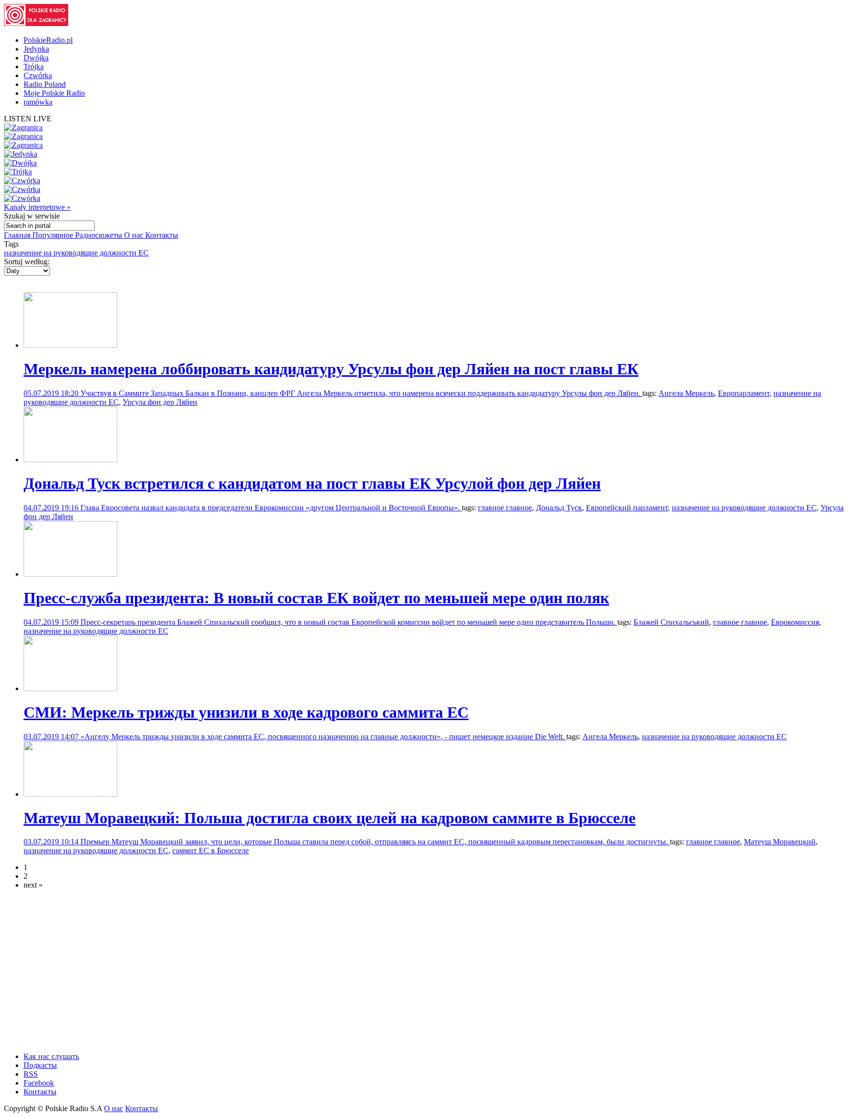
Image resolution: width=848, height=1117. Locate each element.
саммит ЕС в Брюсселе (210, 850)
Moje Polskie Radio (54, 93)
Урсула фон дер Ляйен (160, 402)
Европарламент (743, 393)
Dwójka (36, 58)
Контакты (161, 235)
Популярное (53, 235)
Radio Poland (45, 84)
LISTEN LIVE (28, 118)
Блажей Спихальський (671, 622)
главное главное (505, 507)
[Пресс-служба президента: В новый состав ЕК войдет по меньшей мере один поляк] (70, 574)
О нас (134, 235)
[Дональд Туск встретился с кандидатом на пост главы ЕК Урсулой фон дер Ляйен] (70, 459)
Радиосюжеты (99, 235)
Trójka (34, 66)
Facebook (39, 1083)
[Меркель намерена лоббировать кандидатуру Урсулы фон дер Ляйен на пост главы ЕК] (70, 345)
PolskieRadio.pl (48, 40)
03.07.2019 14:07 (52, 736)
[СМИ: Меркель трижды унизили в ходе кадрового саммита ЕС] (70, 688)
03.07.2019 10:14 (52, 842)
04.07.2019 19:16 (52, 507)
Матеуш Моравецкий (780, 842)
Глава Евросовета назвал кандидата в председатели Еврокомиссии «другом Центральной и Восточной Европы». (271, 507)
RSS (31, 1074)
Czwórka (38, 75)
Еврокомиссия (795, 622)
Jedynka (36, 49)
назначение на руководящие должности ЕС (76, 253)
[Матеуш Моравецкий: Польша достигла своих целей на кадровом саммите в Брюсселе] (70, 794)
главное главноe (740, 622)
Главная (18, 235)
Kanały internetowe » (37, 207)
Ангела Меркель (686, 393)
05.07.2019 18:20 (52, 393)
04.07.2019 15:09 (52, 622)
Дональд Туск (559, 507)
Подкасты (40, 1065)
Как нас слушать (51, 1056)
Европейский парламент (627, 507)
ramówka (38, 102)
